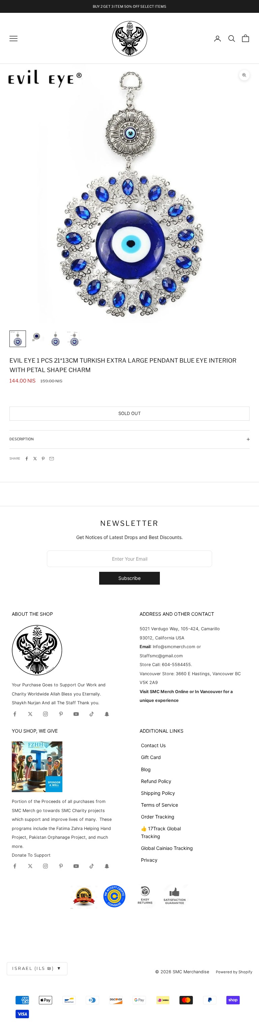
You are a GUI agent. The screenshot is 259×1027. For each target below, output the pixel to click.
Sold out (129, 413)
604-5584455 (176, 664)
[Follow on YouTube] (76, 714)
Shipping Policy (158, 793)
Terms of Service (159, 805)
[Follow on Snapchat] (107, 714)
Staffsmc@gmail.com (161, 655)
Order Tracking (157, 817)
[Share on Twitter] (35, 458)
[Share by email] (51, 458)
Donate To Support (31, 855)
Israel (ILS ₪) (37, 968)
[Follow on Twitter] (30, 714)
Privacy (149, 860)
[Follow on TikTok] (92, 714)
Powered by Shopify (234, 972)
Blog (146, 769)
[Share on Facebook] (26, 458)
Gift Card (151, 757)
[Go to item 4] (74, 339)
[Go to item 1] (17, 339)
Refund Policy (156, 781)
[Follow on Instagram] (45, 714)
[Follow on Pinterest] (61, 714)
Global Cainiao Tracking (167, 848)
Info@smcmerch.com (174, 646)
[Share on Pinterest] (43, 458)
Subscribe (129, 578)
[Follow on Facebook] (15, 714)
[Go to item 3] (55, 339)
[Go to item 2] (36, 336)
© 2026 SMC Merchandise (182, 971)
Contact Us (153, 745)
